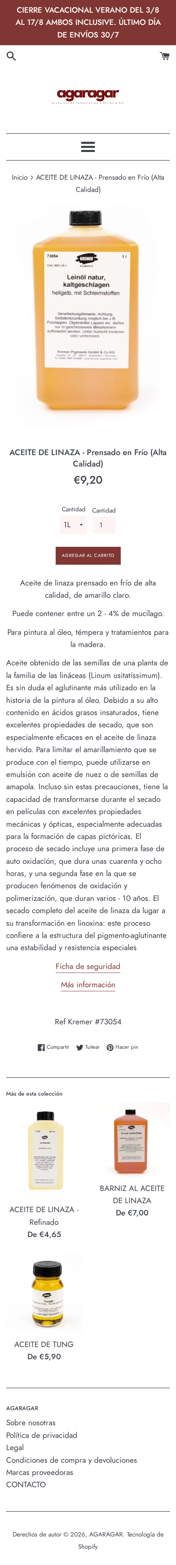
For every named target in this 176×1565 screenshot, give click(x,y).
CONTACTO (26, 1484)
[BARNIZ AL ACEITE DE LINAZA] (132, 1140)
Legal (15, 1447)
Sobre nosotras (31, 1422)
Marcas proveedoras (39, 1472)
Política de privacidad (41, 1435)
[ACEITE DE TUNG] (44, 1293)
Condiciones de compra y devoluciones (71, 1460)
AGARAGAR (106, 1534)
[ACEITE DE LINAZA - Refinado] (44, 1151)
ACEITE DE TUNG (44, 1344)
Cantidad (74, 509)
